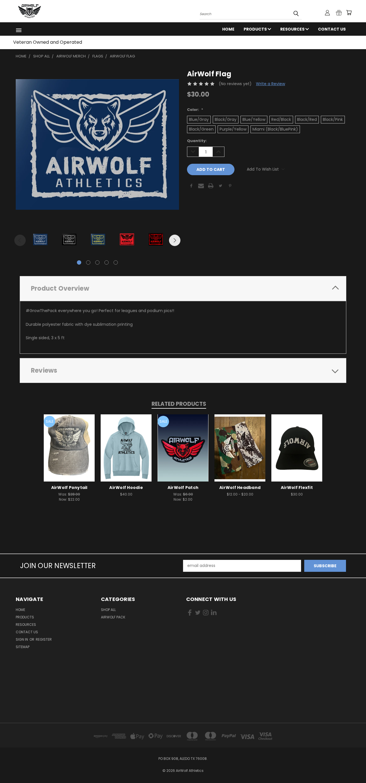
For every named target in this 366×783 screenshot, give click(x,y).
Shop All (108, 609)
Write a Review (270, 84)
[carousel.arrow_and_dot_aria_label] (88, 262)
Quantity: (197, 140)
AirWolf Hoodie (126, 487)
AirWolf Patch (183, 487)
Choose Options (69, 452)
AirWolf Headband (239, 487)
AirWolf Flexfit (297, 487)
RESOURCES (292, 29)
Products (256, 29)
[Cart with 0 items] (349, 12)
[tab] (183, 288)
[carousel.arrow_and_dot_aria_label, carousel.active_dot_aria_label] (79, 262)
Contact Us (332, 29)
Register (44, 639)
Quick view (69, 442)
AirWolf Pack (113, 617)
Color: (195, 109)
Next (174, 240)
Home (228, 29)
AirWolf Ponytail (69, 487)
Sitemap (22, 646)
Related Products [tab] (179, 404)
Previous (20, 240)
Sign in (22, 639)
